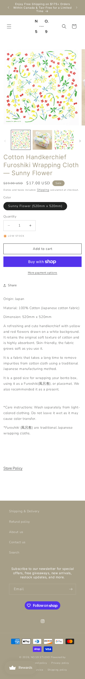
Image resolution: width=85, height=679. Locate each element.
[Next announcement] (77, 8)
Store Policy (12, 468)
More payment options (42, 272)
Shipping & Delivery (24, 511)
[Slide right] (80, 141)
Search (14, 552)
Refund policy (19, 522)
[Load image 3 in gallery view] (64, 139)
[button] (9, 26)
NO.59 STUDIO (40, 657)
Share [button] (12, 285)
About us (16, 532)
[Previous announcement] (8, 8)
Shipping (43, 190)
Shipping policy (57, 669)
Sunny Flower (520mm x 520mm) (35, 206)
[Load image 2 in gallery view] (42, 139)
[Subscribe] (71, 589)
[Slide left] (5, 141)
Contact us (17, 542)
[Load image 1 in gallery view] (20, 139)
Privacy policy (60, 663)
